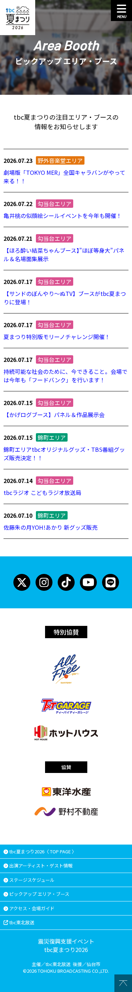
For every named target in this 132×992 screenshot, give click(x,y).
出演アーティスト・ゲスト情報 (40, 865)
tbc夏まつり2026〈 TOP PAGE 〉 (42, 851)
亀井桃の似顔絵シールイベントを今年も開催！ (63, 215)
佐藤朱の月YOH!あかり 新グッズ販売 (51, 527)
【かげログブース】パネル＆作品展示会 (54, 414)
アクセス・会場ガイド (31, 908)
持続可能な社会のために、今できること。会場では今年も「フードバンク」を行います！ (65, 375)
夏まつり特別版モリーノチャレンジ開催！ (57, 336)
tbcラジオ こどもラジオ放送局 (42, 492)
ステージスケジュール (31, 880)
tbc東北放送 (21, 922)
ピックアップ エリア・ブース (38, 894)
